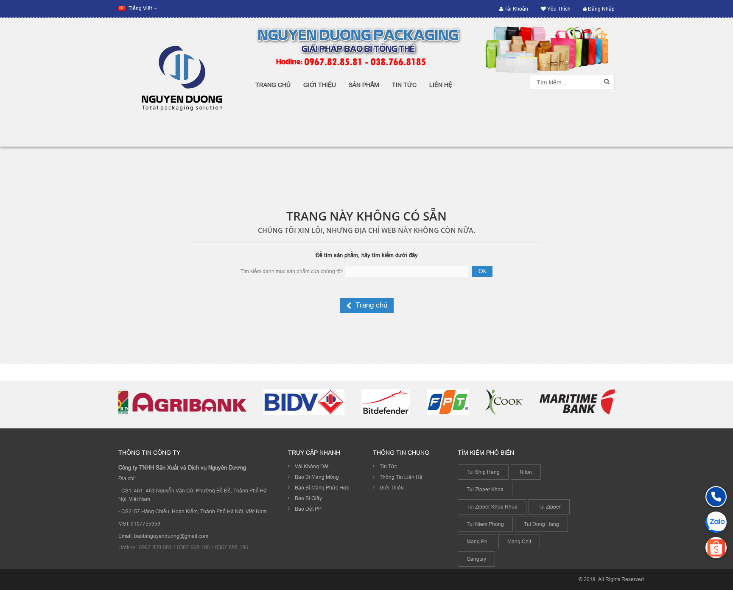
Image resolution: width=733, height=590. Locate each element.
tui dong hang (541, 524)
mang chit (519, 541)
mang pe (477, 541)
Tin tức (388, 466)
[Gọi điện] (716, 496)
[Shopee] (716, 547)
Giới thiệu (392, 487)
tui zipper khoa (485, 489)
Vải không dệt (311, 466)
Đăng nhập (601, 9)
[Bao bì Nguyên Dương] (180, 82)
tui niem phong (485, 524)
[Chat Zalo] (716, 522)
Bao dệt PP (308, 509)
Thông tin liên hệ (401, 477)
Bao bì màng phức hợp (322, 487)
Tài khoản (515, 9)
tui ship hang (483, 472)
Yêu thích (558, 9)
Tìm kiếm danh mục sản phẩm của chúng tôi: (292, 271)
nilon (526, 472)
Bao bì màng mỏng (317, 477)
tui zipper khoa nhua (492, 506)
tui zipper (549, 506)
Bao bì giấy (308, 498)
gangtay (476, 559)
